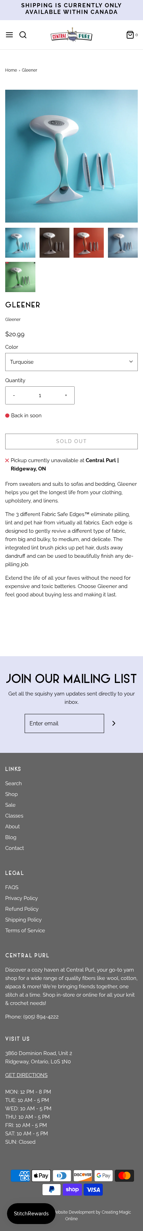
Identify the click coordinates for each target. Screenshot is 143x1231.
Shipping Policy (23, 920)
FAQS (11, 887)
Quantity (15, 380)
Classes (14, 816)
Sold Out (71, 441)
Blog (10, 837)
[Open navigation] (9, 34)
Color (11, 347)
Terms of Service (25, 930)
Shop (11, 794)
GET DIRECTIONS (26, 1075)
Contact (14, 848)
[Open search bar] (25, 34)
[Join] (113, 723)
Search (13, 783)
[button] (71, 156)
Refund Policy (22, 909)
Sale (10, 805)
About (12, 826)
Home (11, 70)
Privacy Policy (21, 898)
